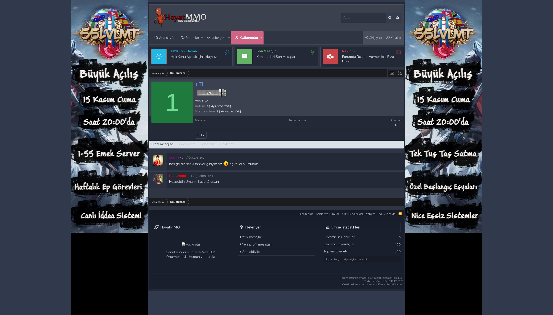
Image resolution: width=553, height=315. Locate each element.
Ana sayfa (166, 38)
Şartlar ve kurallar (327, 214)
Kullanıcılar (249, 38)
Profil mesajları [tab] (162, 144)
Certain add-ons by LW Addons (372, 284)
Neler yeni (218, 38)
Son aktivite (251, 252)
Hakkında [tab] (227, 144)
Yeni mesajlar (252, 237)
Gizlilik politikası (352, 214)
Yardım (370, 214)
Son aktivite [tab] (186, 144)
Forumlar (192, 38)
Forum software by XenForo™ (371, 278)
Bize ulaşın (306, 214)
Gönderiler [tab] (208, 144)
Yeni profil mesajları (257, 244)
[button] (202, 37)
